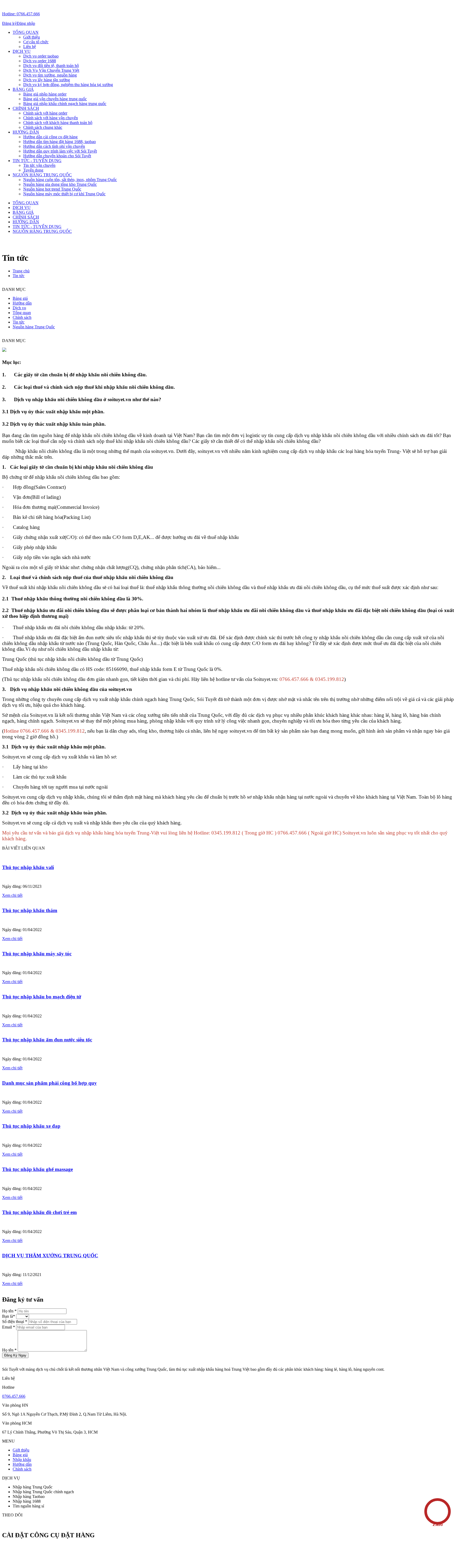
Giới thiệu (31, 37)
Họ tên (10, 1311)
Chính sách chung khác (42, 127)
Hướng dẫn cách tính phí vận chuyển (54, 146)
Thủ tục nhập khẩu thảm (29, 910)
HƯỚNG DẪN (26, 132)
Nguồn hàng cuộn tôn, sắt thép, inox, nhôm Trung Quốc (70, 179)
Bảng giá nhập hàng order (44, 94)
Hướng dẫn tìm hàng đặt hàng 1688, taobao (59, 141)
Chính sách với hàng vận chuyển (50, 118)
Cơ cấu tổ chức (36, 42)
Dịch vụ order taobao (41, 56)
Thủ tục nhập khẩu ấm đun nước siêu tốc (47, 1039)
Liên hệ (29, 46)
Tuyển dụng (33, 170)
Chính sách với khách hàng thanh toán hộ (57, 122)
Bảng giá (20, 1455)
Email (9, 1327)
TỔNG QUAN (26, 32)
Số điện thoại (15, 1321)
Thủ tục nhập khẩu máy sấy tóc (37, 953)
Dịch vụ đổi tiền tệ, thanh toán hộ (51, 65)
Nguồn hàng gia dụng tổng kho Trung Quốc (60, 184)
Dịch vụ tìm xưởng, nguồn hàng (50, 75)
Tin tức (19, 275)
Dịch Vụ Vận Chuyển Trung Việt (51, 70)
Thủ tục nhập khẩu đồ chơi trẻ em (39, 1212)
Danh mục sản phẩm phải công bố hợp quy (49, 1083)
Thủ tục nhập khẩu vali (28, 867)
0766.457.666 (13, 1396)
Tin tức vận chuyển (39, 165)
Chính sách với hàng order (45, 113)
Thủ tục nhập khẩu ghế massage (37, 1169)
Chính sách (22, 1469)
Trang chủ (21, 271)
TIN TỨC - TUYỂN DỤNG (37, 160)
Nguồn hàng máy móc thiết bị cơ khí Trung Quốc (64, 194)
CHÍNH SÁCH (26, 108)
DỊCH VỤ (22, 51)
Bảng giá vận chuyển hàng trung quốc (55, 99)
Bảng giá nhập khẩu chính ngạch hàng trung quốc (64, 103)
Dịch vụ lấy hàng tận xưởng (46, 80)
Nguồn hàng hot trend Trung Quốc (52, 189)
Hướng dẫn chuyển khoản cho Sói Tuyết (57, 156)
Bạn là (9, 1316)
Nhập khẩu (22, 1459)
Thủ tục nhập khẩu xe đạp (31, 1126)
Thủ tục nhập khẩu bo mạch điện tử (41, 996)
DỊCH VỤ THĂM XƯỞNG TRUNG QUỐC (50, 1255)
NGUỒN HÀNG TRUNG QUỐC (42, 175)
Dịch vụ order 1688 (39, 61)
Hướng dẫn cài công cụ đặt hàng (50, 137)
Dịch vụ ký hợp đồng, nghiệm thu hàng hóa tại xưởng (68, 84)
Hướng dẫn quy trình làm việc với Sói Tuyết (60, 151)
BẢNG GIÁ (23, 89)
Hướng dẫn (22, 1464)
